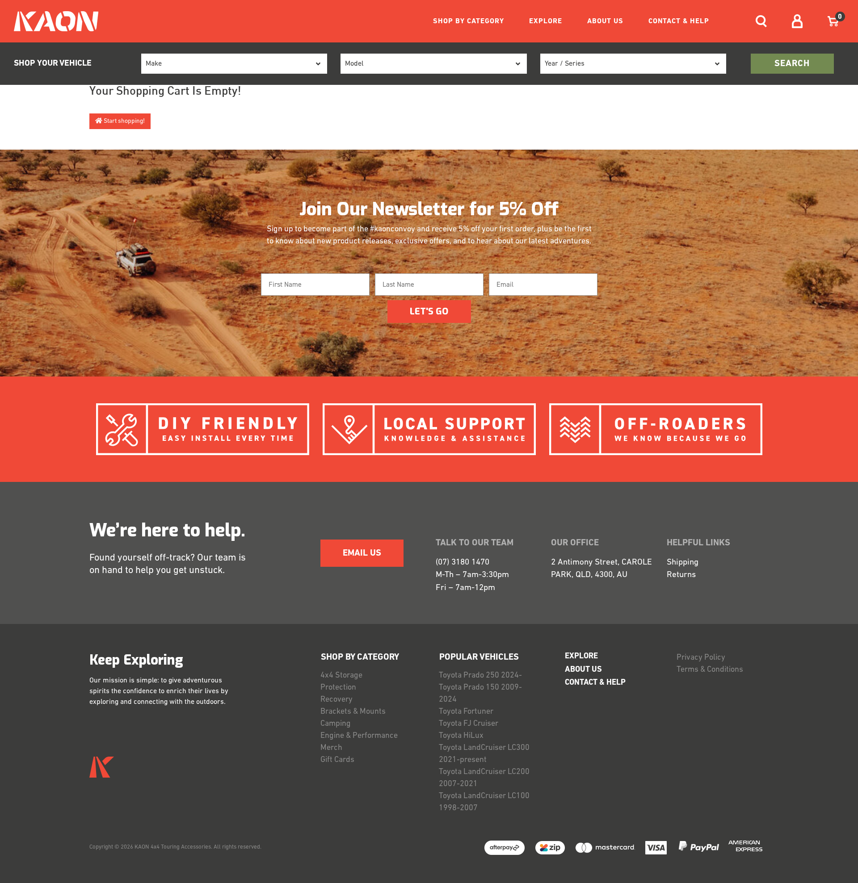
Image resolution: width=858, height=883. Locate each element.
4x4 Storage (341, 676)
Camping (335, 724)
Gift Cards (337, 760)
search (792, 63)
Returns (681, 575)
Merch (331, 748)
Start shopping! (123, 121)
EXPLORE (545, 21)
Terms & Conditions (710, 670)
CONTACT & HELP (678, 21)
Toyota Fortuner (466, 712)
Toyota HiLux (461, 736)
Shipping (682, 562)
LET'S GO (429, 311)
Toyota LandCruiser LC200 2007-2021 (484, 778)
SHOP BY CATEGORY (468, 21)
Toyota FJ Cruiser (468, 724)
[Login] (797, 21)
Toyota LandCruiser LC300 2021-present (484, 754)
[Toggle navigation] (761, 21)
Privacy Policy (701, 658)
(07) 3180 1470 (462, 562)
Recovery (336, 700)
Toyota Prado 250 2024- (480, 676)
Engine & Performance (359, 736)
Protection (338, 688)
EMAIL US (362, 553)
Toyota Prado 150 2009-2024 (480, 694)
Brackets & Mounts (353, 712)
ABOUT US (605, 21)
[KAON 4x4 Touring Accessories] (52, 21)
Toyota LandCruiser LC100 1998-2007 (484, 802)
